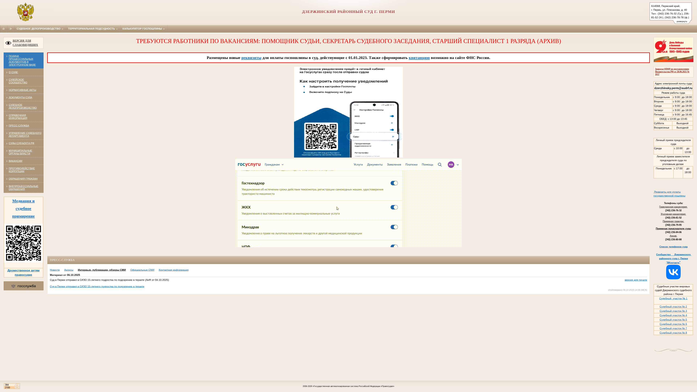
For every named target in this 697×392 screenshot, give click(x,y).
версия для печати (636, 279)
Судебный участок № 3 (673, 310)
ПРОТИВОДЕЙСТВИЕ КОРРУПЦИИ (22, 170)
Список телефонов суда (673, 246)
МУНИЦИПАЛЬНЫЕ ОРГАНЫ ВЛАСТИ (20, 152)
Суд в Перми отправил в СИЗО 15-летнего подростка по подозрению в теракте (97, 286)
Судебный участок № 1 (673, 298)
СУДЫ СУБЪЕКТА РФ (21, 143)
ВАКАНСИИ (15, 161)
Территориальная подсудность (92, 28)
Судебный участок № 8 (673, 332)
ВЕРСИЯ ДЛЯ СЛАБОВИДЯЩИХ (25, 42)
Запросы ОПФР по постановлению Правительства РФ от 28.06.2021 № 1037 (672, 72)
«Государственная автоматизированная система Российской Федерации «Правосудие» (353, 386)
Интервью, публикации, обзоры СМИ (102, 269)
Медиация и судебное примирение (23, 208)
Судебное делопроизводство (39, 28)
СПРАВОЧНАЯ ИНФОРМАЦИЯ (18, 117)
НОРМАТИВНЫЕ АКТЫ (22, 90)
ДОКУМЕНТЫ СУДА (20, 97)
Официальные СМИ (142, 269)
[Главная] (3, 28)
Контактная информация (174, 269)
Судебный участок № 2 (673, 306)
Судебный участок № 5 (673, 319)
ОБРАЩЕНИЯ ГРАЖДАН (23, 178)
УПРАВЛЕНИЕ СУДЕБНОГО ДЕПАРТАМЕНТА (25, 134)
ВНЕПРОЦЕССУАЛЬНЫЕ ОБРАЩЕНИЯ (23, 188)
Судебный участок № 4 (673, 315)
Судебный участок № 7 (673, 328)
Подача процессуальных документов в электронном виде (22, 60)
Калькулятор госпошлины (143, 28)
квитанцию (419, 57)
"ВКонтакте (672, 262)
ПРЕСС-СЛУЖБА (19, 125)
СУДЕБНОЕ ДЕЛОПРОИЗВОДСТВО (23, 106)
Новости (55, 269)
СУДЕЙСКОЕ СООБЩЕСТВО (18, 81)
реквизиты (251, 57)
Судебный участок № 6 (673, 323)
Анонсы (68, 269)
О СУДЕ (13, 72)
